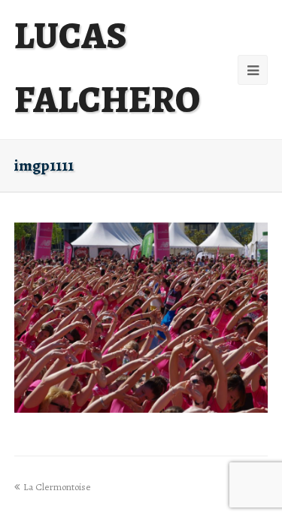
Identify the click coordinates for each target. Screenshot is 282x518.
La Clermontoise (56, 486)
